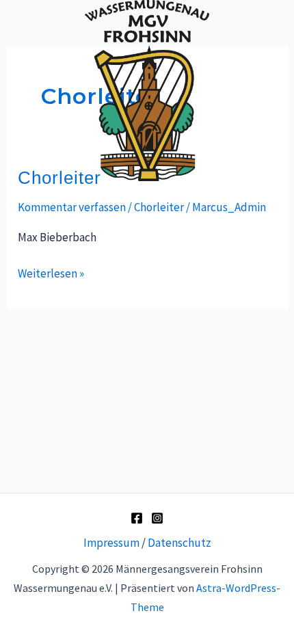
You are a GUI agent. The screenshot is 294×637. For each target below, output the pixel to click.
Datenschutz (179, 542)
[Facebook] (137, 518)
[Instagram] (157, 518)
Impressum (111, 542)
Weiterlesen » (51, 272)
